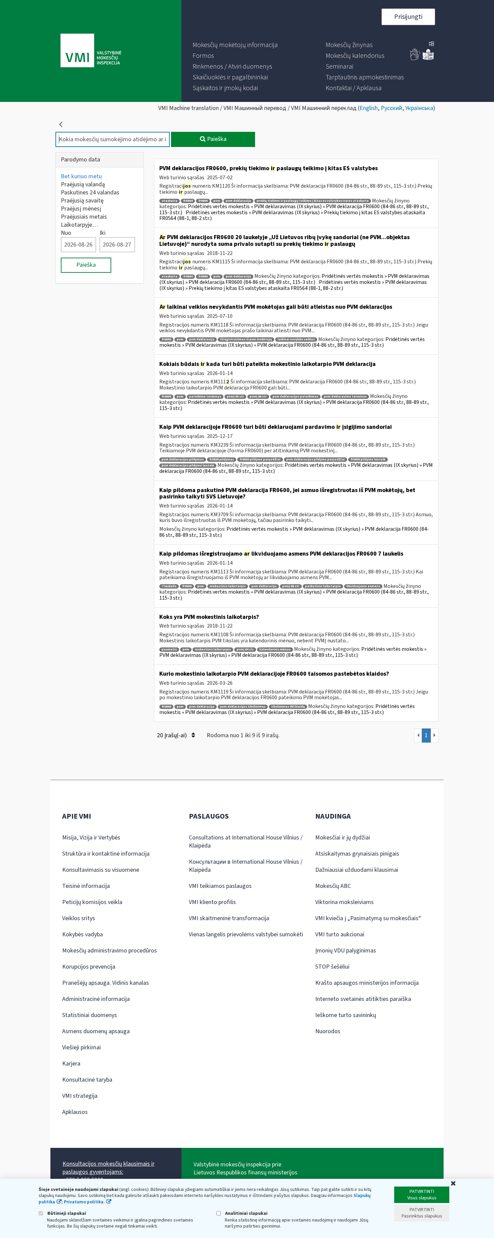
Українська (419, 108)
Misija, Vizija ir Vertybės (91, 837)
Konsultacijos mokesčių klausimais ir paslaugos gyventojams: (109, 1168)
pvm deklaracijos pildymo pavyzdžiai (315, 459)
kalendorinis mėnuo (275, 649)
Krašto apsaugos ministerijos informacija (367, 983)
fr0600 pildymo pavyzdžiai (260, 459)
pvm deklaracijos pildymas (183, 459)
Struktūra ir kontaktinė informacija (106, 854)
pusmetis (169, 649)
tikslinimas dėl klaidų (288, 707)
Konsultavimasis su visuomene (100, 870)
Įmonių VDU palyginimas (345, 950)
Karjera (71, 1063)
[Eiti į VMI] (90, 51)
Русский (391, 108)
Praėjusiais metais (84, 217)
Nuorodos (327, 1031)
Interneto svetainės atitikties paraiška (363, 999)
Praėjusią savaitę (82, 200)
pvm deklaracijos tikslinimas (242, 707)
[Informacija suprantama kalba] (428, 58)
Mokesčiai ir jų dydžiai (342, 837)
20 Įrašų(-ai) (172, 735)
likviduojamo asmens (363, 586)
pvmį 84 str (245, 649)
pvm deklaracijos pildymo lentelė (188, 465)
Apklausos (75, 1112)
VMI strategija (79, 1096)
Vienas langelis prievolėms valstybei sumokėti (246, 934)
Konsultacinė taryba (87, 1080)
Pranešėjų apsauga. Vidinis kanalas (105, 983)
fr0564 (188, 201)
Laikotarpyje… (79, 225)
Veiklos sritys (78, 918)
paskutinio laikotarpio (323, 586)
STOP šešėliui (332, 967)
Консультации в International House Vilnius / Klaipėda (245, 866)
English (369, 108)
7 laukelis (169, 586)
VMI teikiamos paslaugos (220, 886)
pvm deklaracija (238, 201)
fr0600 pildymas (221, 459)
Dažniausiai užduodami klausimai (356, 870)
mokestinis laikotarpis (228, 586)
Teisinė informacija (86, 886)
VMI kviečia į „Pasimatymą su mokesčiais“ (368, 918)
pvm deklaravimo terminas (345, 397)
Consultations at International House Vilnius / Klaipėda (245, 841)
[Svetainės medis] (431, 44)
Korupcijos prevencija (88, 967)
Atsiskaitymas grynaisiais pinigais (357, 854)
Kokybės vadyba (82, 934)
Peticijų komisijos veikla (92, 902)
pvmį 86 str (258, 397)
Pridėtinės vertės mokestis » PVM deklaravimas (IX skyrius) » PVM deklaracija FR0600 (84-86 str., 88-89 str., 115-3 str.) (294, 279)
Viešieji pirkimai (81, 1047)
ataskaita (169, 201)
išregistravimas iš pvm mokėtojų (246, 339)
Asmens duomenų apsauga (96, 1031)
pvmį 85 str (235, 397)
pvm (216, 201)
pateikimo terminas (205, 397)
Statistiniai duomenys (89, 1015)
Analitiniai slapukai (245, 1213)
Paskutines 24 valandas (90, 192)
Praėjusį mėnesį (81, 208)
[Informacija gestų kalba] (415, 58)
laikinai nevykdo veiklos (296, 339)
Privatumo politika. (84, 1202)
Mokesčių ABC (333, 886)
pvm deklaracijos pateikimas (295, 397)
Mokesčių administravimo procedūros (109, 950)
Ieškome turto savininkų (345, 1015)
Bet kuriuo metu (81, 176)
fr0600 (203, 201)
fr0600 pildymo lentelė (368, 459)
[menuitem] (235, 45)
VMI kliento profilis (212, 902)
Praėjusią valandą (83, 184)
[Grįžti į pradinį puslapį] (60, 124)
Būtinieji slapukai (66, 1213)
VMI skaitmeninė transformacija (229, 918)
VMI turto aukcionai (339, 934)
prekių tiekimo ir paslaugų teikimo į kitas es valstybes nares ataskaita (313, 201)
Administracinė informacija (96, 999)
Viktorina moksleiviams (344, 902)
